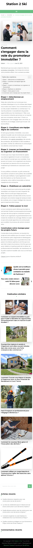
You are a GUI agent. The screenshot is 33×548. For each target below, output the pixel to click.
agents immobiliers (17, 139)
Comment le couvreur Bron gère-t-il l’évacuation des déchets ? (14, 443)
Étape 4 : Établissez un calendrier (12, 89)
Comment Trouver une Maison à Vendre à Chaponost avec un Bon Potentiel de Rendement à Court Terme (16, 379)
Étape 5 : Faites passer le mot (11, 91)
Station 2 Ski (16, 4)
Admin (3, 63)
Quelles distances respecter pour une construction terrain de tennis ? (14, 500)
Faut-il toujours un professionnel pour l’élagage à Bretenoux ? (15, 411)
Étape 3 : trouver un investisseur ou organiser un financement (16, 86)
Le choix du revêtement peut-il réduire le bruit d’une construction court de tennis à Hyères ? (16, 505)
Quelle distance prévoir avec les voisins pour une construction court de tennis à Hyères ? (17, 511)
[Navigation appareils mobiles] (16, 11)
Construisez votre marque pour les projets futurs (16, 93)
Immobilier (4, 45)
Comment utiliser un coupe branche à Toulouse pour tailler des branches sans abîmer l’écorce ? (16, 473)
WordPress (26, 545)
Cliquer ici (4, 256)
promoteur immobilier (7, 70)
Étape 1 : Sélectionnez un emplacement (14, 79)
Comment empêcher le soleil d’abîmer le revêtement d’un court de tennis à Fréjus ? (15, 517)
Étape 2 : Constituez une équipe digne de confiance (14, 82)
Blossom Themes (9, 545)
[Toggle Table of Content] (28, 77)
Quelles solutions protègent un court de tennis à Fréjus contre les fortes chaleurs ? (17, 522)
